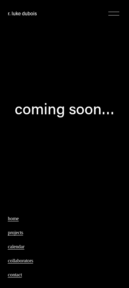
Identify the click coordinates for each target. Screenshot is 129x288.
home (13, 218)
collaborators (20, 260)
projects (15, 232)
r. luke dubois (22, 13)
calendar (16, 246)
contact (15, 274)
